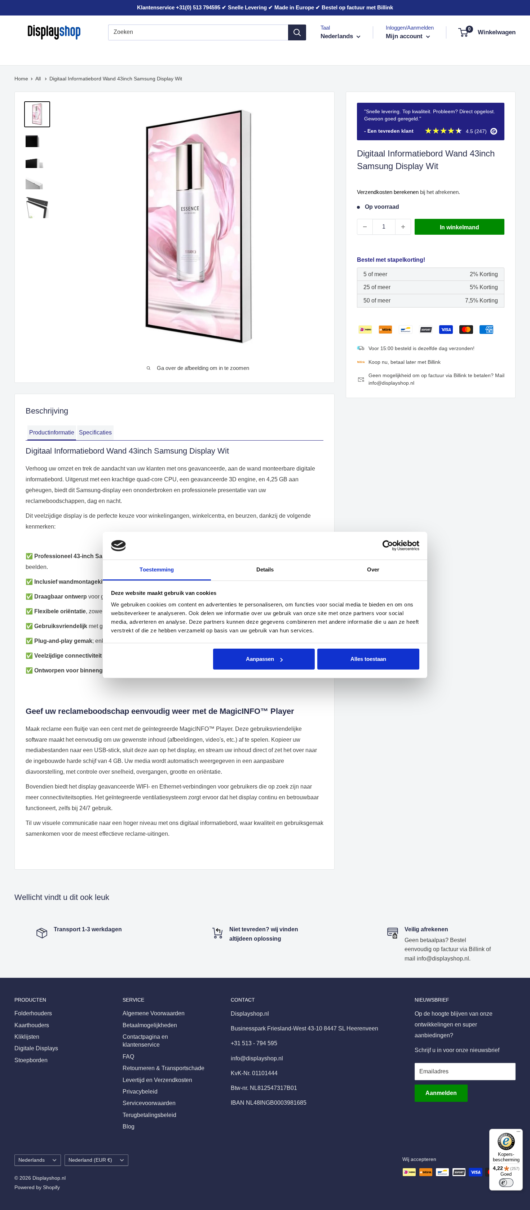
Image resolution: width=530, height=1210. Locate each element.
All (38, 78)
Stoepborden (254, 53)
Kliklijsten (124, 53)
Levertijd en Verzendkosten (157, 1080)
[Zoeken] (297, 32)
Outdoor (294, 53)
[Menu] (518, 1133)
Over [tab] (373, 569)
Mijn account (405, 36)
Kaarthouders (82, 53)
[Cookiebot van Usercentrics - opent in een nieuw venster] (387, 545)
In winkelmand (459, 227)
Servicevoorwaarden (149, 1103)
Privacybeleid (140, 1091)
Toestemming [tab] (157, 569)
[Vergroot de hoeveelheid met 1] (403, 226)
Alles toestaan (368, 659)
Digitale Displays (204, 53)
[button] (51, 433)
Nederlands (31, 1160)
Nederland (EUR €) (90, 1160)
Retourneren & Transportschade (163, 1068)
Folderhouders (33, 53)
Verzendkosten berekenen (388, 192)
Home (21, 78)
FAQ (128, 1057)
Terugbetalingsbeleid (149, 1115)
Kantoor (159, 53)
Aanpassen (260, 659)
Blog (128, 1126)
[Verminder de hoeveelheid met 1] (364, 226)
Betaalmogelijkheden (150, 1025)
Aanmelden (441, 1093)
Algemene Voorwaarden (154, 1013)
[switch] (506, 1182)
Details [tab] (265, 569)
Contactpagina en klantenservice (145, 1041)
